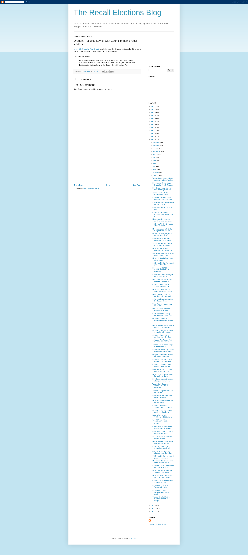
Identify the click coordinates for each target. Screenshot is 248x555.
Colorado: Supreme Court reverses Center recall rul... (162, 199)
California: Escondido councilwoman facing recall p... (162, 214)
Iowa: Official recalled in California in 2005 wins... (162, 416)
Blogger (133, 538)
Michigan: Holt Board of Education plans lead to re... (163, 249)
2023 (153, 112)
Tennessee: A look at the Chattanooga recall (160, 194)
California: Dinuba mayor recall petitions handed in (163, 457)
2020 (153, 122)
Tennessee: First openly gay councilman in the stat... (162, 244)
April (154, 166)
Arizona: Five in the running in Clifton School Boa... (162, 346)
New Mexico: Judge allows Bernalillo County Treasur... (162, 184)
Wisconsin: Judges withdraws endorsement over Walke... (162, 179)
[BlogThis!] (105, 71)
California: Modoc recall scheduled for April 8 (160, 285)
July (154, 157)
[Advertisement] (107, 165)
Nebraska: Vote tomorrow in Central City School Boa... (162, 360)
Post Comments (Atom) (91, 189)
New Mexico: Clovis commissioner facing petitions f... (160, 492)
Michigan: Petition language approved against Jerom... (162, 476)
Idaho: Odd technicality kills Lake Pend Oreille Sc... (162, 280)
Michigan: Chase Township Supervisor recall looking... (162, 290)
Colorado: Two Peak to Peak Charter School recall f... (162, 341)
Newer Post (78, 185)
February (156, 173)
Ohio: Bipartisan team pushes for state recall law (162, 300)
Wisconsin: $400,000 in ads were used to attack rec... (162, 428)
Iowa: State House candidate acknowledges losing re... (162, 471)
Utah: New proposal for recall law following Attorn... (162, 432)
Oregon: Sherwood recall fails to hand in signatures (162, 355)
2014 (153, 140)
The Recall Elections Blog (117, 12)
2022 (153, 115)
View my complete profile (157, 524)
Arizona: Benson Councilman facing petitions (162, 437)
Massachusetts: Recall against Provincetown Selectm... (163, 326)
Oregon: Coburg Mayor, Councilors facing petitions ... (162, 320)
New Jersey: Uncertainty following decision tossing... (163, 239)
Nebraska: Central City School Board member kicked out (163, 351)
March (155, 169)
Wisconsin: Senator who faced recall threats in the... (163, 254)
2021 (153, 119)
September (157, 151)
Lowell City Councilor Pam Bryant (86, 49)
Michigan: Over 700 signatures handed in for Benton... (163, 375)
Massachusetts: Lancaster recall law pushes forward (162, 220)
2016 (153, 134)
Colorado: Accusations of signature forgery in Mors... (162, 406)
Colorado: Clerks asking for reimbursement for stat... (162, 336)
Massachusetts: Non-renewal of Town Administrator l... (162, 462)
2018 (153, 128)
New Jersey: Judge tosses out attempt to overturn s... (162, 380)
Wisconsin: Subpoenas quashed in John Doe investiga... (160, 386)
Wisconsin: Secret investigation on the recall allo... (163, 203)
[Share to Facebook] (110, 71)
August (155, 154)
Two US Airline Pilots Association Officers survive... (160, 422)
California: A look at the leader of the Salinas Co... (162, 225)
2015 (153, 137)
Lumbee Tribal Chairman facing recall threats (161, 310)
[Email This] (103, 71)
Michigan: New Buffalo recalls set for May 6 (162, 259)
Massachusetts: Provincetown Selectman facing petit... (162, 442)
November (156, 145)
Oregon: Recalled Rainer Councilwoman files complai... (161, 499)
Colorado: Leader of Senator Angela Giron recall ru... (162, 365)
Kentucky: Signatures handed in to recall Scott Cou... (162, 370)
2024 (153, 109)
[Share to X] (108, 71)
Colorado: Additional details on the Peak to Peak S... (163, 467)
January (156, 176)
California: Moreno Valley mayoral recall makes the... (162, 314)
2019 (153, 124)
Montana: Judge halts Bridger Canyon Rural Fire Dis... (162, 230)
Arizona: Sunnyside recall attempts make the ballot (161, 452)
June (155, 160)
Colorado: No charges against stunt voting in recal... (162, 481)
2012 (153, 508)
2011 (153, 511)
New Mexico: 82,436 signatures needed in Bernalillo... (160, 270)
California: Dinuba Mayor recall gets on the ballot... (163, 264)
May (154, 163)
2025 (153, 106)
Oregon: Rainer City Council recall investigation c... (162, 411)
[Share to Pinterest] (113, 71)
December (156, 142)
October (156, 148)
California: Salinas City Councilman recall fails (161, 447)
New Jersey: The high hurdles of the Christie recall (162, 396)
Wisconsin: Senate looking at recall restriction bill (162, 275)
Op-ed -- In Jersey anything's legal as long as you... (162, 234)
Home (108, 185)
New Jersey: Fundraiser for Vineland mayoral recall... (162, 189)
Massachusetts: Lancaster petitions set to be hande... (162, 295)
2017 (153, 131)
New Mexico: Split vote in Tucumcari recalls (161, 486)
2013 (153, 505)
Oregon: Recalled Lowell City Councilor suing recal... (162, 331)
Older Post (136, 185)
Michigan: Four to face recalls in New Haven (162, 401)
